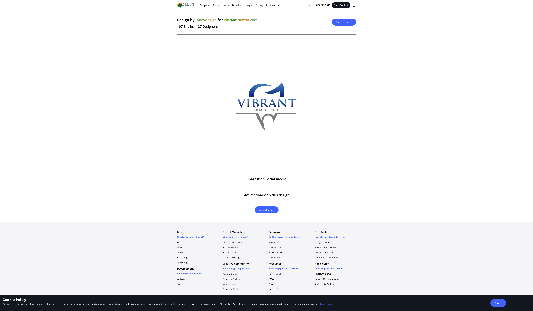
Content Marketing (232, 242)
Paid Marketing (230, 247)
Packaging (182, 257)
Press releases (276, 252)
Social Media (229, 252)
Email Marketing (231, 257)
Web (179, 247)
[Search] (310, 5)
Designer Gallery (231, 279)
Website (181, 279)
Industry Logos (230, 284)
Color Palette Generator (327, 257)
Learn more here (329, 304)
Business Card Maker (325, 247)
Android (330, 284)
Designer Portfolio (232, 289)
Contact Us (274, 257)
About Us (273, 242)
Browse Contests (231, 274)
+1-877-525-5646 (321, 5)
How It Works (275, 274)
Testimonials (275, 247)
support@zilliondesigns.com (329, 279)
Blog (271, 284)
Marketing (182, 262)
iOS (319, 284)
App (179, 284)
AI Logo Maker (321, 242)
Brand (180, 242)
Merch (180, 252)
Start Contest (341, 5)
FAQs (271, 279)
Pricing (259, 5)
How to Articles (276, 289)
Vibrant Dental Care (241, 19)
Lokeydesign (206, 19)
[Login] (353, 5)
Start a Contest (344, 22)
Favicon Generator (324, 252)
